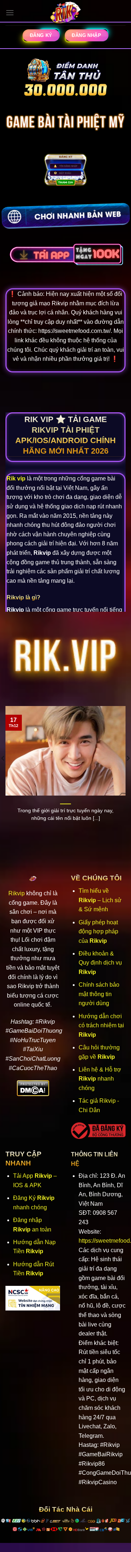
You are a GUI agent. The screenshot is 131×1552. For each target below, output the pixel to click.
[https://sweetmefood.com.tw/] (65, 12)
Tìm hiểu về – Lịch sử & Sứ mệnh (100, 900)
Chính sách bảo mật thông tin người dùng (99, 994)
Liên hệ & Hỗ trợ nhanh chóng (100, 1078)
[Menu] (9, 12)
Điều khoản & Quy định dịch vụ (100, 962)
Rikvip (16, 893)
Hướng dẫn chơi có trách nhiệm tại (101, 1025)
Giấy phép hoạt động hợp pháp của (98, 931)
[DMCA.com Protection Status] (33, 1088)
